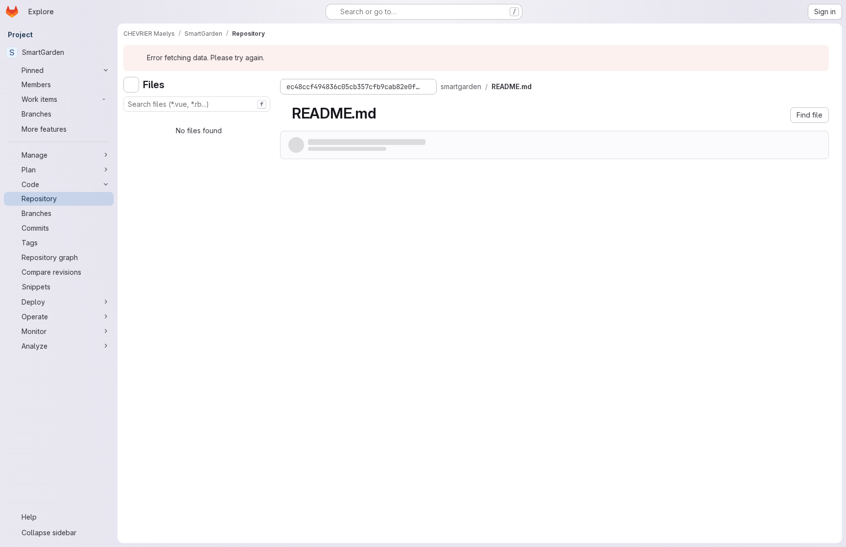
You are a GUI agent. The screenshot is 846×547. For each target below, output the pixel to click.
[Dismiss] (817, 58)
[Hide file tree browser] (131, 85)
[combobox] (196, 104)
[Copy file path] (541, 87)
